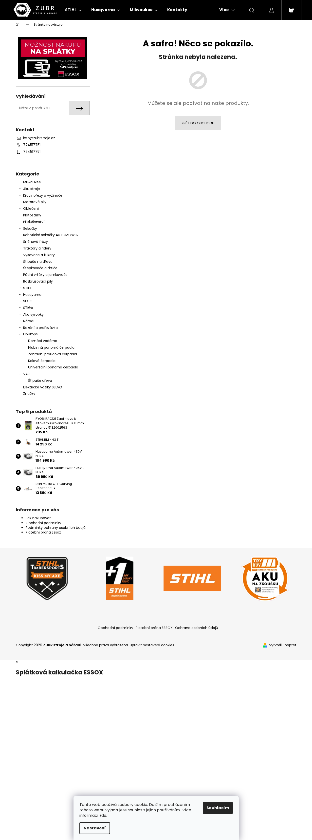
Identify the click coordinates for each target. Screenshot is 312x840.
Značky (29, 393)
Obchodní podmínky (43, 522)
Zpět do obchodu (198, 123)
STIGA (28, 307)
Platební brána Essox (43, 532)
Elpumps (30, 334)
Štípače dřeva (40, 380)
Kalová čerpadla (41, 360)
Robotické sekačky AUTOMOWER (50, 234)
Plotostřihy (32, 215)
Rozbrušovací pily (38, 281)
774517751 (31, 144)
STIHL (27, 288)
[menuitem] (73, 10)
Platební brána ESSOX (154, 627)
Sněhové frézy (35, 241)
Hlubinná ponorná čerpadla (51, 347)
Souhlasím (217, 808)
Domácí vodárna (42, 340)
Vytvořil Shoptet (282, 645)
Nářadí (28, 321)
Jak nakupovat (38, 517)
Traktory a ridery (37, 248)
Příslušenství (33, 221)
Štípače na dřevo (38, 261)
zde (102, 815)
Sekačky (30, 228)
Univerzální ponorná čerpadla (53, 367)
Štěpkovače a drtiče (40, 268)
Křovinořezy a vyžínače (42, 195)
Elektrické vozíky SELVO (42, 387)
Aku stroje (31, 188)
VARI (26, 373)
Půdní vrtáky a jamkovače (45, 274)
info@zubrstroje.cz (39, 137)
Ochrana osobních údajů (196, 627)
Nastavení (95, 828)
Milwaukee (32, 182)
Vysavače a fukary (39, 254)
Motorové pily (34, 201)
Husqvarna (32, 294)
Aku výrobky (33, 314)
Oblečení (31, 208)
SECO (28, 301)
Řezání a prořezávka (40, 327)
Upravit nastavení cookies (152, 645)
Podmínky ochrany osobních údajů (56, 527)
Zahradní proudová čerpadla (52, 354)
